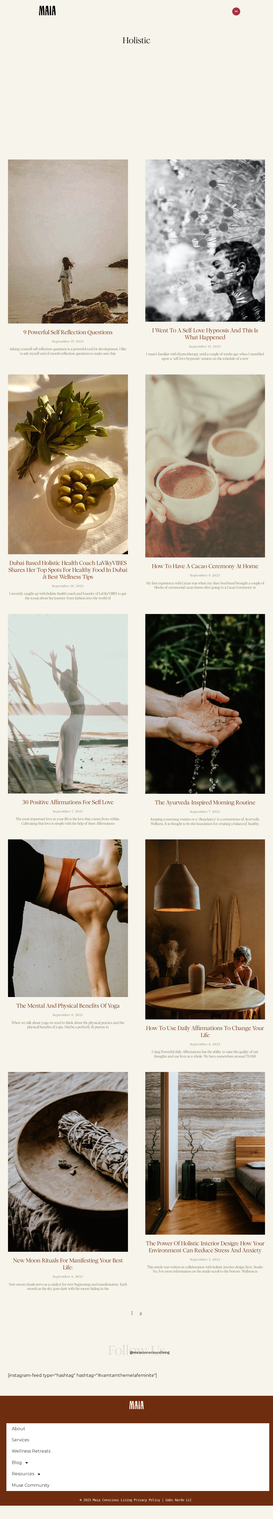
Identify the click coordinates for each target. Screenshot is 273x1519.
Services (20, 1439)
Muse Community (31, 1485)
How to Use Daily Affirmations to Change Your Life (205, 1032)
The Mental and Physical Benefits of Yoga (68, 1005)
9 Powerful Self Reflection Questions (68, 332)
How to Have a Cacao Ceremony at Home (205, 566)
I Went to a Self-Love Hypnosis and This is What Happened (205, 334)
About (18, 1428)
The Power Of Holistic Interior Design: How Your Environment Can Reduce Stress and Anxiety (205, 1247)
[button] (236, 12)
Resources (23, 1473)
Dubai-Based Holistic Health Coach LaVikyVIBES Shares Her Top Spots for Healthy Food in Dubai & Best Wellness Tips (68, 570)
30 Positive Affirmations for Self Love (68, 802)
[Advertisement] (136, 106)
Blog (17, 1462)
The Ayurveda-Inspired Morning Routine (205, 802)
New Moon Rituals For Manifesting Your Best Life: (68, 1264)
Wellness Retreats (31, 1451)
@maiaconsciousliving (150, 1352)
